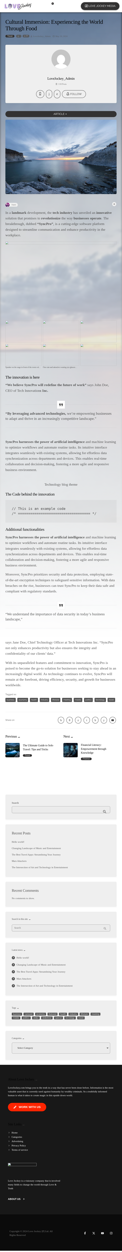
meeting (67, 700)
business (10, 700)
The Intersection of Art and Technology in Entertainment (40, 867)
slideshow (46, 1018)
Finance (86, 759)
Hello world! (18, 842)
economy (23, 700)
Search (15, 803)
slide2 (35, 1018)
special (58, 1018)
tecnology (100, 700)
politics (88, 700)
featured (52, 1014)
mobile (78, 700)
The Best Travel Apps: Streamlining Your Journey (36, 854)
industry (44, 700)
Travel (10, 36)
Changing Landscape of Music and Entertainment (36, 848)
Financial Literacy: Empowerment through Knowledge (93, 748)
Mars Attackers (19, 861)
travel (111, 700)
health (34, 700)
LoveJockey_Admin (42, 36)
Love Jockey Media (100, 5)
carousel (28, 1014)
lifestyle (55, 700)
